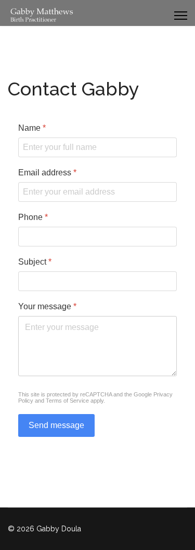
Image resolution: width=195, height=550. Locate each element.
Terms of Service (67, 400)
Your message (47, 306)
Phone (33, 217)
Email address (47, 172)
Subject (34, 261)
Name (32, 127)
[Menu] (180, 15)
